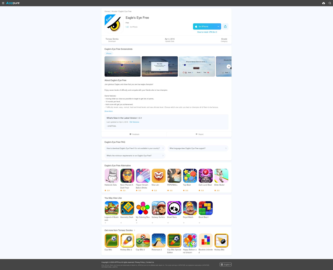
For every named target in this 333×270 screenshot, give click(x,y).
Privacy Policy (140, 262)
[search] (330, 3)
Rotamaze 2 (157, 249)
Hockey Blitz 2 (126, 249)
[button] (3, 3)
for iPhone (203, 26)
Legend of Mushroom (112, 218)
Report (200, 134)
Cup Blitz (108, 249)
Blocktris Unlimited (206, 251)
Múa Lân (155, 184)
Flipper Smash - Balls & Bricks (142, 186)
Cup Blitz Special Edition (174, 251)
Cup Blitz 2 (140, 249)
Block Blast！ (204, 217)
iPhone (108, 53)
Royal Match (188, 217)
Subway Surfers (158, 217)
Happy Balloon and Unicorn (190, 251)
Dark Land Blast (205, 184)
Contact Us (150, 262)
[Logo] (12, 3)
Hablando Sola (111, 184)
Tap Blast (187, 184)
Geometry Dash (126, 217)
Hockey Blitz (219, 249)
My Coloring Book (143, 218)
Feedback (135, 134)
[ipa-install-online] (324, 3)
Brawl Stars (172, 217)
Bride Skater (219, 184)
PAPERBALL (172, 184)
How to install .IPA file (206, 32)
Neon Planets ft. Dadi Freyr (126, 186)
